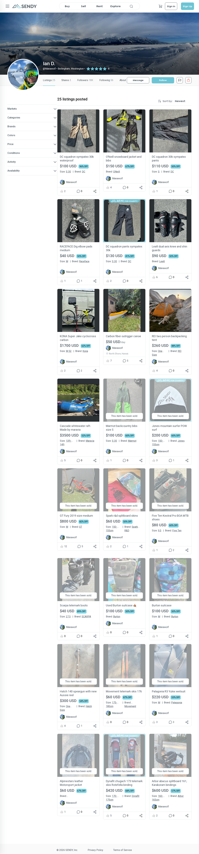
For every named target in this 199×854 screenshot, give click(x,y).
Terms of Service (122, 850)
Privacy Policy (95, 850)
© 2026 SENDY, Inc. (67, 850)
